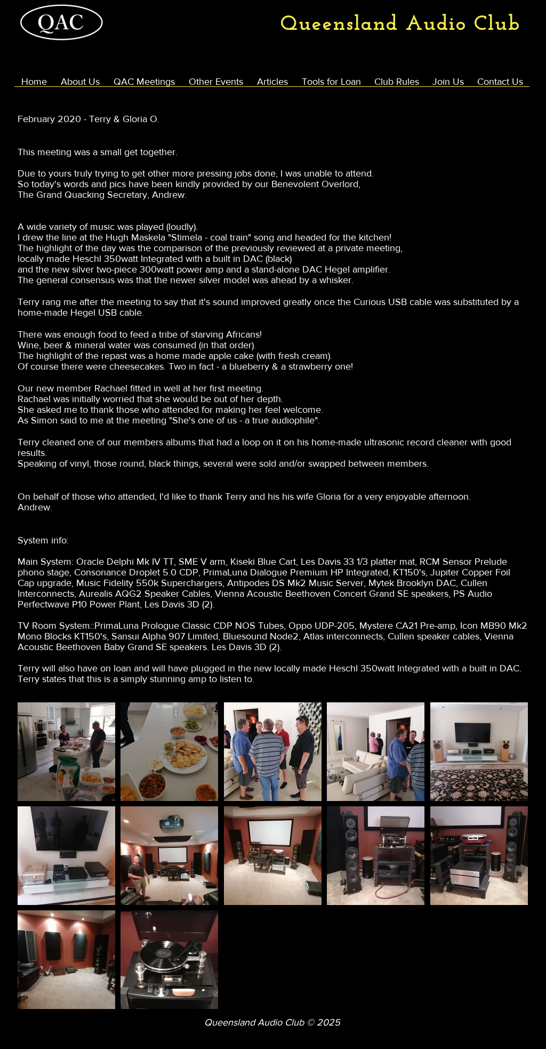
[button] (66, 751)
